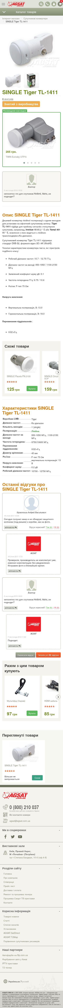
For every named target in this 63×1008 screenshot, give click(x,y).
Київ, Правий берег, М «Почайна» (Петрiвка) (22, 853)
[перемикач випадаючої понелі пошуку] (41, 4)
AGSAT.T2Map (11, 937)
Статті (6, 920)
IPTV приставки (10, 963)
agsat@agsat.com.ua (19, 820)
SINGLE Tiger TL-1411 (16, 765)
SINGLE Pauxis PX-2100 (19, 376)
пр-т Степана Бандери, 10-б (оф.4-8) (28, 857)
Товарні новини (11, 916)
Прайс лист (9, 886)
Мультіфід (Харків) (16, 701)
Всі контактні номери (19, 814)
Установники (10, 928)
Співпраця (9, 881)
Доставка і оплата (12, 890)
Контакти (8, 902)
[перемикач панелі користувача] (54, 4)
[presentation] (5, 372)
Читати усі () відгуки (48, 654)
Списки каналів (11, 924)
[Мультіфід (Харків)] (22, 688)
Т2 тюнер (7, 967)
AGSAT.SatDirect (12, 932)
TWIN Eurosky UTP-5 (16, 156)
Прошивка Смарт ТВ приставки (19, 898)
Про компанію (11, 877)
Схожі (37, 777)
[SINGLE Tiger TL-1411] (31, 52)
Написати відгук (25, 654)
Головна (8, 873)
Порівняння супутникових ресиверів (21, 941)
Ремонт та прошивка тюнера (18, 894)
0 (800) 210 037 (24, 807)
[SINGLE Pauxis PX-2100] (22, 363)
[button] (24, 162)
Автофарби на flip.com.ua (15, 955)
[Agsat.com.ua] (16, 4)
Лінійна (35, 431)
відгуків (7, 99)
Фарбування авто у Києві (14, 959)
